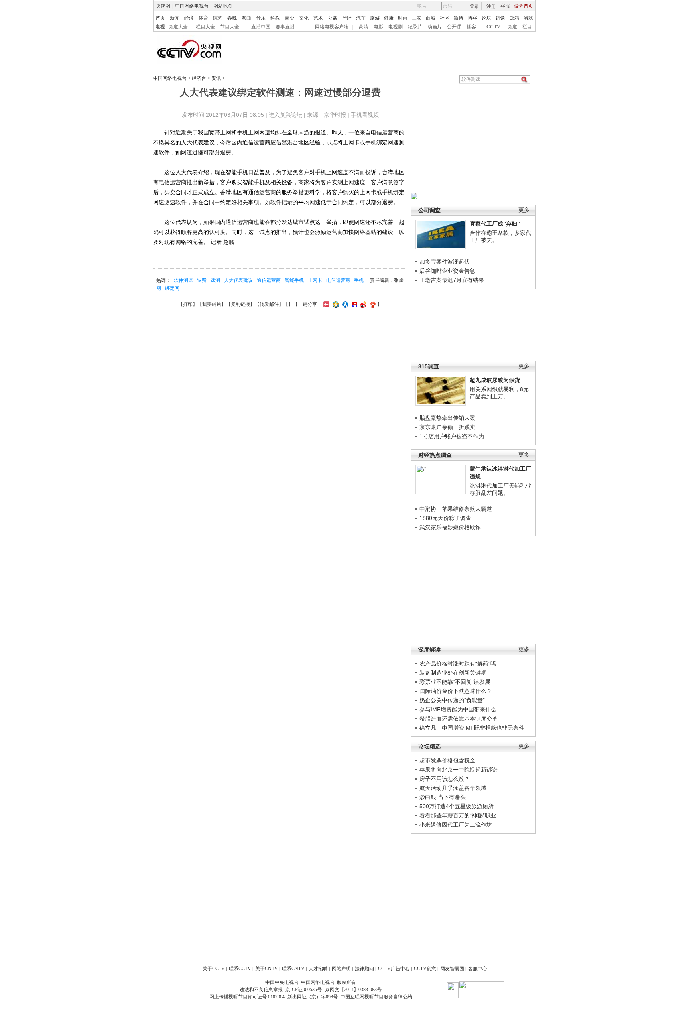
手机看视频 (365, 115)
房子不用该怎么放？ (444, 779)
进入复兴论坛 (285, 115)
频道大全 (178, 27)
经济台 (199, 78)
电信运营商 (338, 280)
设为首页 (523, 6)
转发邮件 (269, 304)
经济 (189, 18)
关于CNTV (266, 968)
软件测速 (183, 280)
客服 (505, 6)
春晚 (232, 18)
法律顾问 (364, 968)
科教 (275, 18)
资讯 (216, 78)
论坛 (486, 18)
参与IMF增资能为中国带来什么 (457, 709)
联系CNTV (293, 968)
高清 (363, 27)
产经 (347, 18)
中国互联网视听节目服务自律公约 (376, 997)
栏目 (527, 27)
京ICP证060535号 (303, 989)
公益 (332, 18)
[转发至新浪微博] (362, 304)
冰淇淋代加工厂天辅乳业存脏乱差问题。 (500, 489)
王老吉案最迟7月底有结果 (451, 280)
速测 (215, 280)
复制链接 (240, 304)
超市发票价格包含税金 (447, 760)
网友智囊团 (452, 968)
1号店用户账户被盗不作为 (451, 436)
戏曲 (246, 18)
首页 (160, 18)
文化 (304, 18)
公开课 (454, 27)
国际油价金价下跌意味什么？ (455, 691)
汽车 (361, 18)
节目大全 (229, 27)
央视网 (163, 6)
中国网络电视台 (192, 6)
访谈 (500, 18)
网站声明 (341, 968)
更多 (524, 210)
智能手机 (294, 280)
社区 (444, 18)
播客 (471, 27)
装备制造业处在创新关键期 (452, 672)
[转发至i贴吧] (353, 304)
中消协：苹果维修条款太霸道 (455, 509)
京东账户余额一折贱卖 (447, 427)
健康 (389, 18)
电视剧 (395, 27)
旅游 (375, 18)
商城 (430, 18)
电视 (160, 27)
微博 (458, 18)
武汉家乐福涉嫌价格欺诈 (450, 527)
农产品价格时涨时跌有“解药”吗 (457, 663)
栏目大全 (205, 27)
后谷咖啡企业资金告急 (447, 271)
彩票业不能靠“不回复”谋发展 (454, 682)
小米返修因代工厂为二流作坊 (455, 824)
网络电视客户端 (331, 27)
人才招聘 (318, 968)
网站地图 (222, 6)
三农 (416, 18)
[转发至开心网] (325, 304)
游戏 (528, 18)
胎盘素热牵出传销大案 (447, 418)
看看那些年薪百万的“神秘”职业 (457, 815)
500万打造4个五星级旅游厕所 (456, 806)
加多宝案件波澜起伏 (444, 261)
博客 (472, 18)
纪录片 (415, 27)
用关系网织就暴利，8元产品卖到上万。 (499, 393)
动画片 (434, 27)
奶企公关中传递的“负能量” (452, 700)
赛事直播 (285, 27)
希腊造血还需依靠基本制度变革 (458, 718)
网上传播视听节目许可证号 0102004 (247, 997)
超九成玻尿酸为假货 (495, 380)
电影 (378, 27)
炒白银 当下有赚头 (442, 797)
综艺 (217, 18)
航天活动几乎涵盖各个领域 (452, 788)
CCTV (493, 27)
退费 (202, 280)
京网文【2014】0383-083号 (353, 989)
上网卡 (315, 280)
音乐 (261, 18)
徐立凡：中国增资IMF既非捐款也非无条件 (471, 728)
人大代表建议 (238, 280)
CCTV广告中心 (394, 968)
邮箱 (514, 18)
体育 (203, 18)
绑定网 (172, 288)
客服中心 (477, 968)
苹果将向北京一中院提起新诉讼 (458, 769)
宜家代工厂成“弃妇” (495, 224)
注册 (491, 6)
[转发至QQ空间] (335, 304)
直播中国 (260, 27)
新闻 (174, 18)
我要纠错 (211, 304)
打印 (188, 304)
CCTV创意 (425, 968)
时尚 (402, 18)
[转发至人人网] (344, 304)
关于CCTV (214, 968)
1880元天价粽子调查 (445, 518)
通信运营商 (269, 280)
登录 (474, 6)
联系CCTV (240, 968)
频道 (512, 27)
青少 (289, 18)
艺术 (318, 18)
